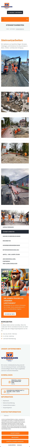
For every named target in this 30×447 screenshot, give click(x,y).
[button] (3, 19)
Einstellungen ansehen (15, 441)
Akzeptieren (15, 433)
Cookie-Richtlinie (12, 444)
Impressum (19, 444)
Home (7, 29)
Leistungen (12, 29)
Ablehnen (15, 437)
